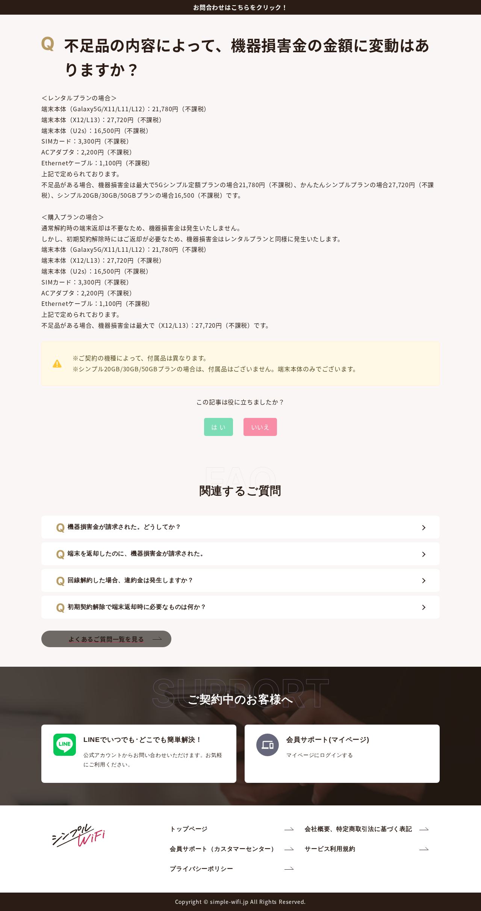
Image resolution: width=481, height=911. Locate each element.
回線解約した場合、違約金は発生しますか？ (131, 580)
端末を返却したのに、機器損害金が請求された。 (137, 553)
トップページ (189, 829)
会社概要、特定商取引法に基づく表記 (358, 829)
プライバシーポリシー (201, 869)
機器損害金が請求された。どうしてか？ (124, 527)
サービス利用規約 (330, 849)
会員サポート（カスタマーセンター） (223, 849)
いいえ (260, 426)
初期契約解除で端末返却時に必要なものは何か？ (137, 607)
